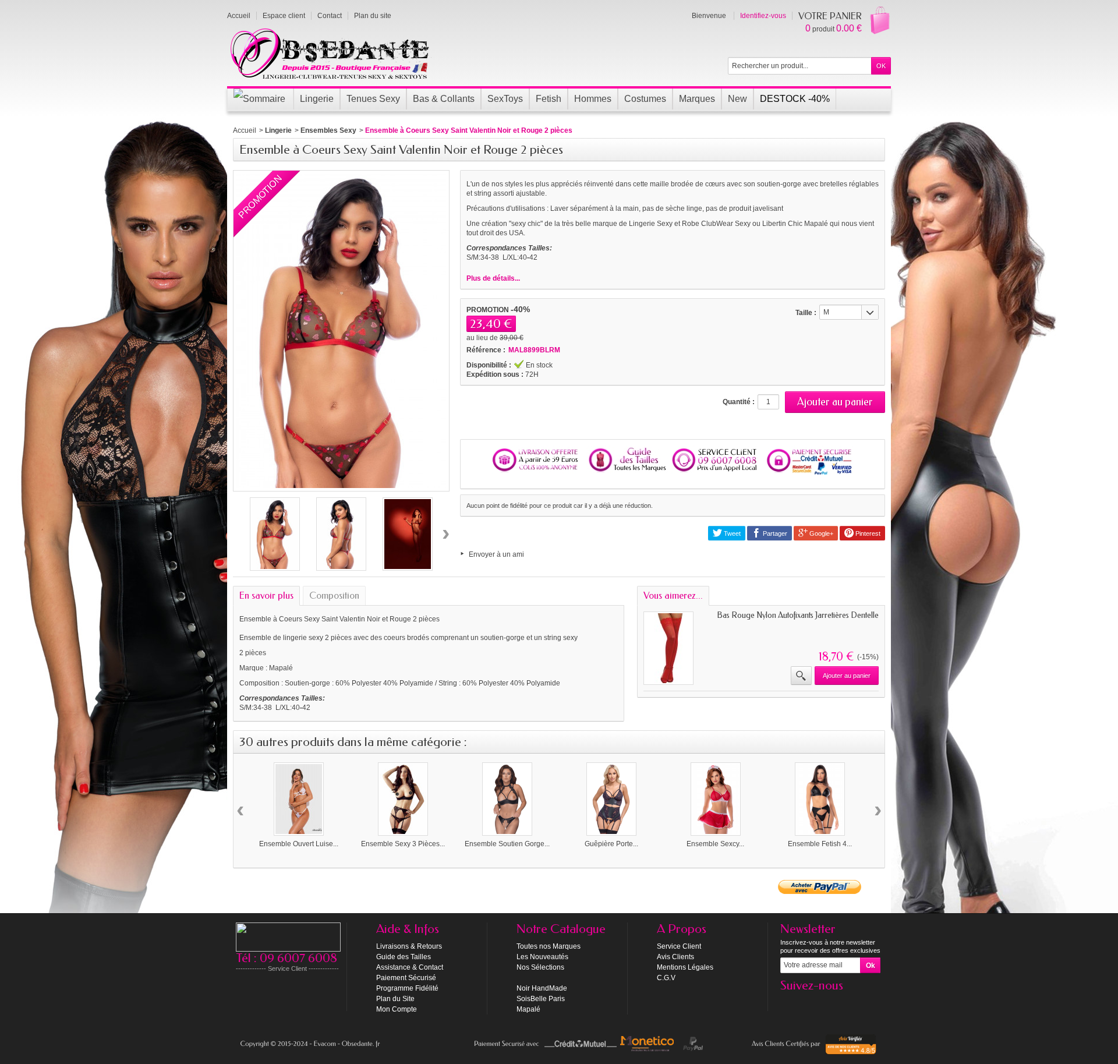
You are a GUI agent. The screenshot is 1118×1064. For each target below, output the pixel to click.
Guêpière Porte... (611, 844)
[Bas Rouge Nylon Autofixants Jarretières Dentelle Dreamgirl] (668, 648)
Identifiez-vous (763, 16)
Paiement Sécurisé (406, 978)
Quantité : (739, 402)
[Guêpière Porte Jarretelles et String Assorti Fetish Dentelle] (611, 799)
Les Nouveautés (542, 957)
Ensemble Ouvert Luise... (298, 844)
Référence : (485, 350)
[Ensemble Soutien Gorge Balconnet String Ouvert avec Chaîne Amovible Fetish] (507, 799)
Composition (334, 595)
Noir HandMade (541, 988)
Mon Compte (396, 1009)
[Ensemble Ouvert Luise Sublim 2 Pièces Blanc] (298, 799)
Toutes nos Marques (548, 946)
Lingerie (278, 130)
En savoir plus (266, 595)
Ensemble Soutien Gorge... (507, 844)
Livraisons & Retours (409, 946)
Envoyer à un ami (496, 554)
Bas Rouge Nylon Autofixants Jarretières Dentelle (798, 615)
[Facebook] (788, 1003)
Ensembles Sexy (328, 130)
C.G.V (666, 978)
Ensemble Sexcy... (715, 844)
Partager (774, 533)
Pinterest (867, 533)
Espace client (284, 16)
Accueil (244, 130)
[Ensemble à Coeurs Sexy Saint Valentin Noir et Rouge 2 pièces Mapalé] (275, 534)
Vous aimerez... (673, 595)
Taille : (805, 313)
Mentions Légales (685, 967)
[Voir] (801, 675)
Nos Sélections (540, 967)
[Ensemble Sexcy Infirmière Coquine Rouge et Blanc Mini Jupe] (715, 799)
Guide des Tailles (403, 957)
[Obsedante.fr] (330, 52)
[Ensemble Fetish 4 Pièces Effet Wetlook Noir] (820, 799)
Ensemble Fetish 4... (820, 844)
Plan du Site (395, 999)
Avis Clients (675, 957)
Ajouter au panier (847, 675)
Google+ (820, 533)
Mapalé (528, 1009)
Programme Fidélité (407, 988)
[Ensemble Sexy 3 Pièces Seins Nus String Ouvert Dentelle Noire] (403, 799)
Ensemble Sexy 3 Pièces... (403, 844)
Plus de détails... (493, 278)
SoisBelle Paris (540, 999)
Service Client (679, 946)
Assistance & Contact (409, 967)
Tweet (731, 533)
